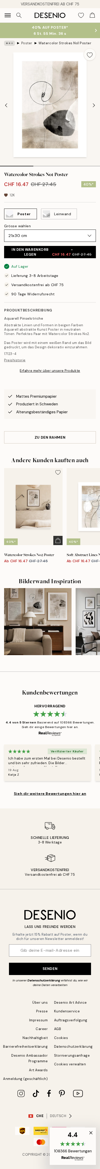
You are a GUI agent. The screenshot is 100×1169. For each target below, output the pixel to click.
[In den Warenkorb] (58, 540)
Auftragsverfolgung (70, 1020)
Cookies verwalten (70, 1064)
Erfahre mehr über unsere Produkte (50, 371)
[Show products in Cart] (92, 15)
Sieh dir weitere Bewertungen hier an (50, 793)
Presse (42, 1011)
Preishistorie (15, 360)
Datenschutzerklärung (43, 980)
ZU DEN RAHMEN (50, 437)
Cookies (61, 1038)
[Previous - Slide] (6, 105)
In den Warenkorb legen (52, 252)
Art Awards (38, 1070)
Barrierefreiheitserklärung (25, 1046)
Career (42, 1029)
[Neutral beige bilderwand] (38, 621)
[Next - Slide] (94, 105)
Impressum (38, 1020)
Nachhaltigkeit (35, 1038)
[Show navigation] (7, 15)
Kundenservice (67, 1011)
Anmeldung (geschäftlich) (25, 1079)
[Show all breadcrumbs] (9, 43)
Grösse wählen (17, 226)
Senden (50, 968)
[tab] (16, 164)
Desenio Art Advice (70, 1002)
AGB (57, 1029)
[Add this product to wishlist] (90, 54)
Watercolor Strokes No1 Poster (64, 43)
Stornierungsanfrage (72, 1055)
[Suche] (19, 15)
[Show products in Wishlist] (81, 15)
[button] (73, 1146)
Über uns (40, 1002)
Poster (26, 43)
